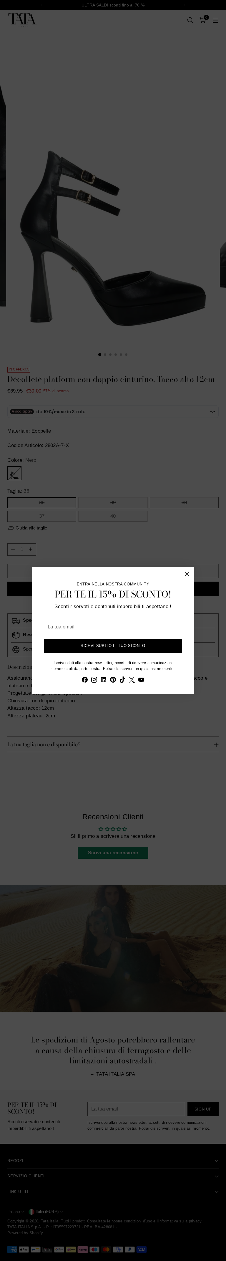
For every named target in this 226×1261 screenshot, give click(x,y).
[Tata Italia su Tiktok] (122, 680)
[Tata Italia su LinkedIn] (103, 680)
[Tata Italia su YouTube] (141, 680)
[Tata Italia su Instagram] (94, 680)
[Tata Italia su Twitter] (131, 680)
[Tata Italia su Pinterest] (113, 680)
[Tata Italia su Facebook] (84, 680)
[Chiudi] (187, 574)
